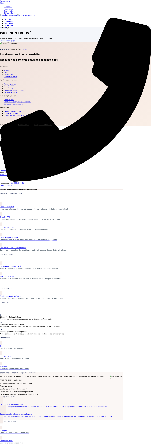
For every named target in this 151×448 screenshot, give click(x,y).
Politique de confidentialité (43, 125)
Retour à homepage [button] (7, 41)
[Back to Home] (17, 15)
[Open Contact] (75, 106)
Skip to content (5, 1)
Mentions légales (23, 125)
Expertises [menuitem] (8, 7)
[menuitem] (8, 9)
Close (2, 3)
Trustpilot (27, 49)
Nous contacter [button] (6, 185)
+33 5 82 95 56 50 (17, 183)
